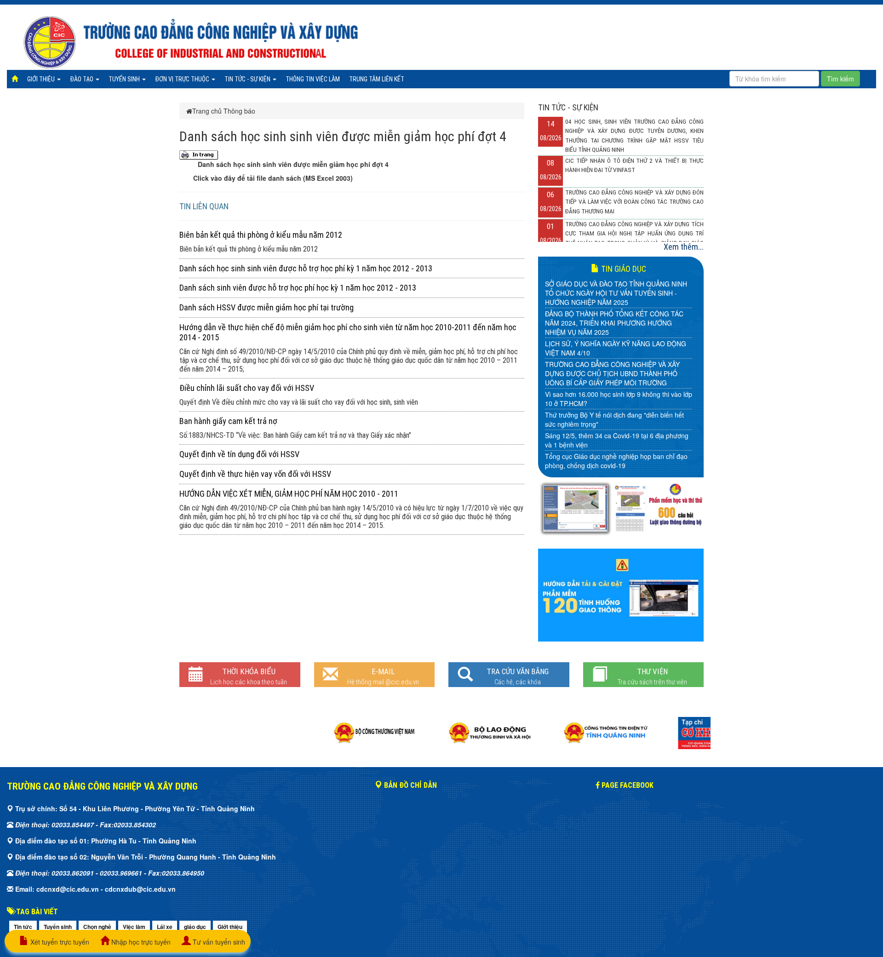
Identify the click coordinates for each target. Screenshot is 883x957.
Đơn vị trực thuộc (183, 79)
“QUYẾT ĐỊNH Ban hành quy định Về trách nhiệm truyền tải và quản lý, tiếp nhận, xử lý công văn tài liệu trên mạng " (617, 458)
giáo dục (195, 927)
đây (230, 178)
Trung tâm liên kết (376, 79)
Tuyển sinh (125, 79)
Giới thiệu (41, 79)
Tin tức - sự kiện (248, 79)
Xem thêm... (684, 247)
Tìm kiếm (840, 78)
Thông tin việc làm (313, 79)
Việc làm (134, 927)
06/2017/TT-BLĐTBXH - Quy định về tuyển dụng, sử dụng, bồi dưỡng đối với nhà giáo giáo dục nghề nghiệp (616, 399)
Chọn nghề (97, 927)
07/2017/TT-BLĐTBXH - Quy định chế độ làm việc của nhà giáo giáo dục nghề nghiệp (617, 373)
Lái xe (164, 927)
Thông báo (239, 110)
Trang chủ (207, 110)
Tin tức (23, 927)
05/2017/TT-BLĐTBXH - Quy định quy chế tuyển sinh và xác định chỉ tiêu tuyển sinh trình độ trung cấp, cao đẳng (616, 428)
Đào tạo (82, 79)
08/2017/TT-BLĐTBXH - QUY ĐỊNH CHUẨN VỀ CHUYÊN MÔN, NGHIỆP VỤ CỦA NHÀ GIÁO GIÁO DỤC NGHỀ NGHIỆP (613, 348)
